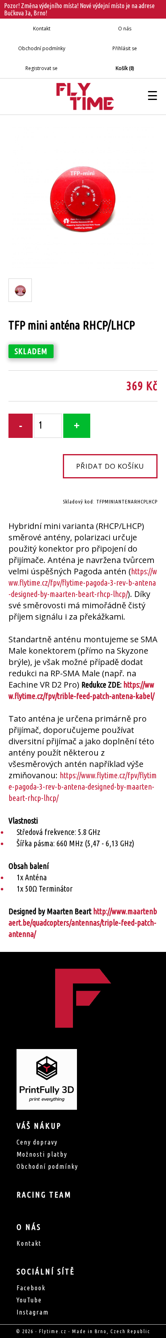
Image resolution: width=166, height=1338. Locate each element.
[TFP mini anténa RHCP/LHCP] (83, 266)
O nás (124, 28)
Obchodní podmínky (41, 48)
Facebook (31, 1287)
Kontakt (41, 28)
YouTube (29, 1300)
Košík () (125, 68)
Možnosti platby (42, 1154)
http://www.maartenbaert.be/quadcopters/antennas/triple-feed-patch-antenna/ (82, 923)
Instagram (33, 1312)
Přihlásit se (124, 48)
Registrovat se (41, 68)
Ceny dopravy (37, 1142)
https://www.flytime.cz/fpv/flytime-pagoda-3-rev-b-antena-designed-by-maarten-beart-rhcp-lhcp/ (82, 583)
